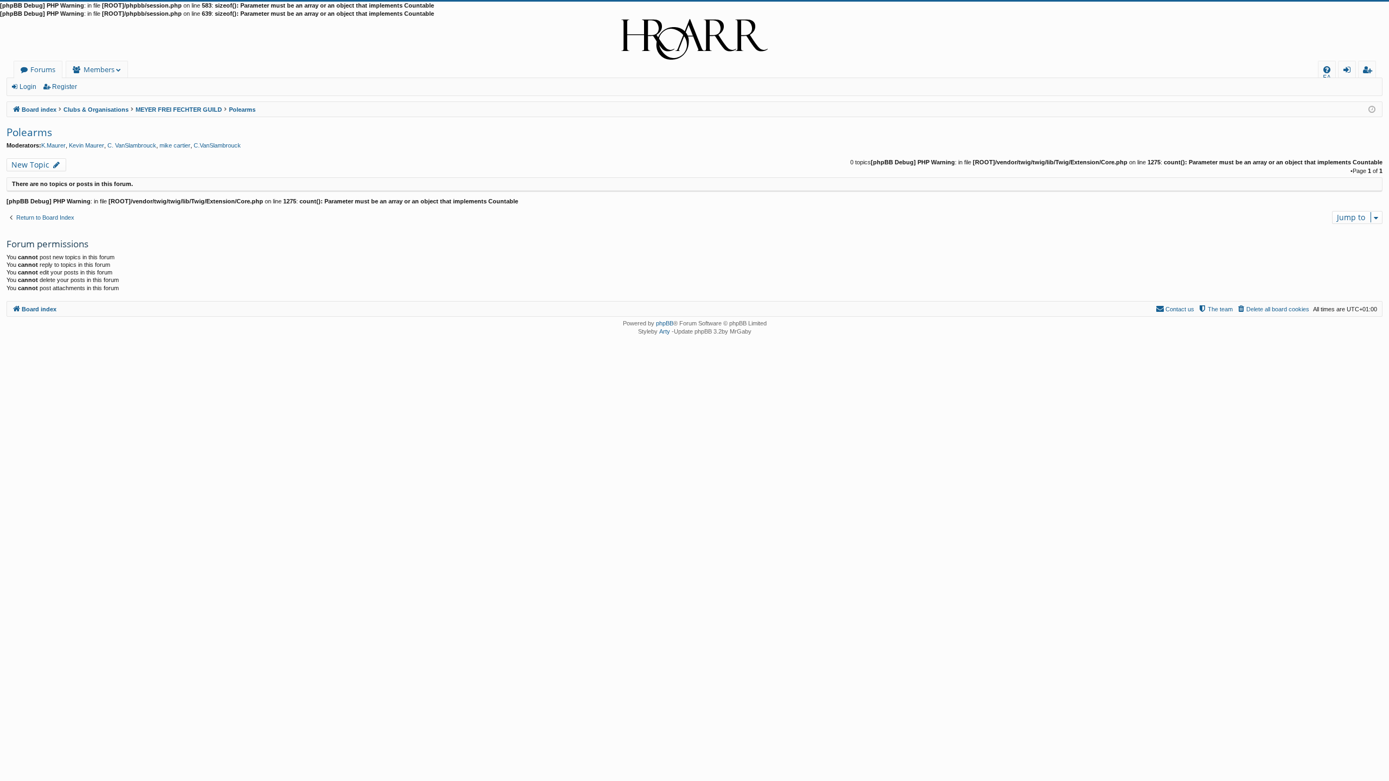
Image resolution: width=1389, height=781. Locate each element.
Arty (664, 331)
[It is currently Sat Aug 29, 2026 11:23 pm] (1371, 109)
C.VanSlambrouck (217, 145)
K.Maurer (53, 145)
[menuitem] (1326, 69)
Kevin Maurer (86, 145)
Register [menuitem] (1369, 71)
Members (99, 69)
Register (64, 87)
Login (28, 87)
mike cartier (175, 145)
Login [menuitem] (1349, 71)
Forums (42, 69)
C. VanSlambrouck (131, 145)
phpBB (664, 323)
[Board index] (694, 39)
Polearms (29, 132)
